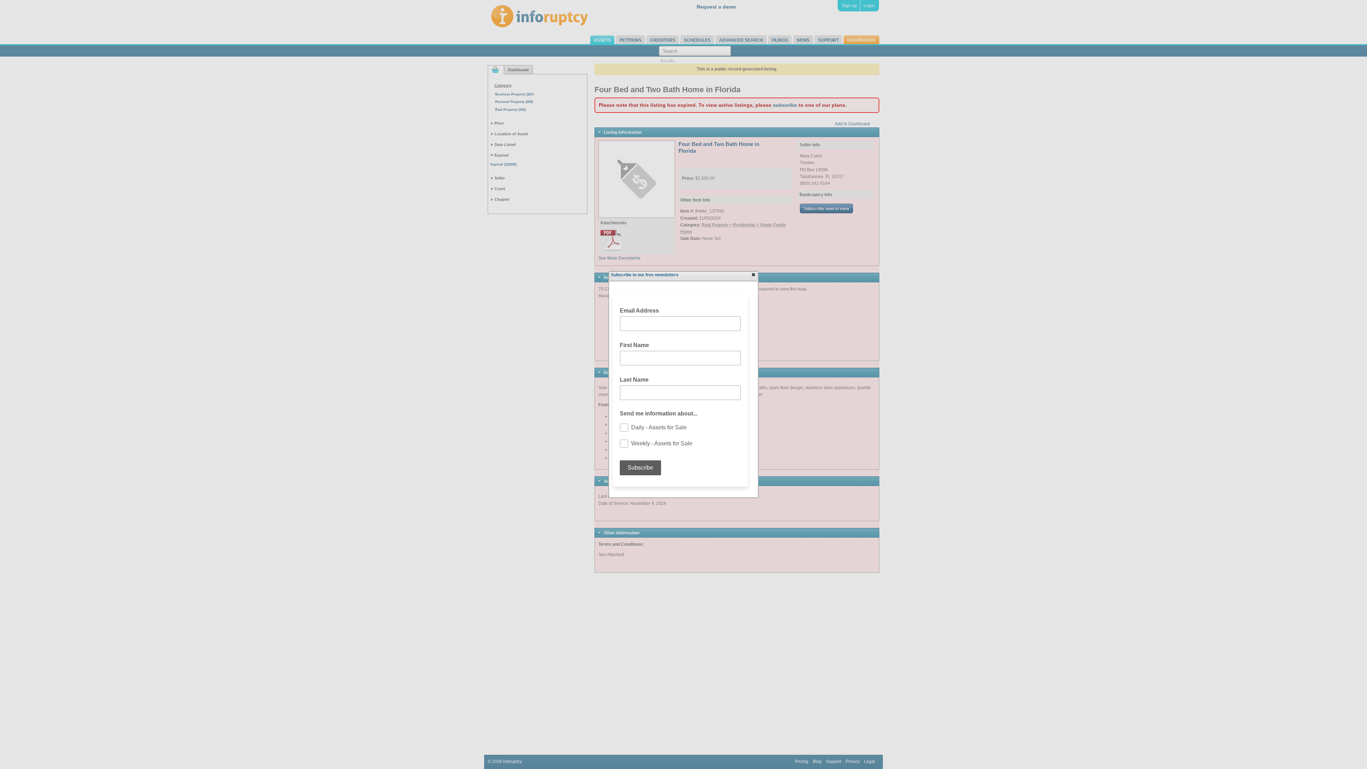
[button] (753, 274)
